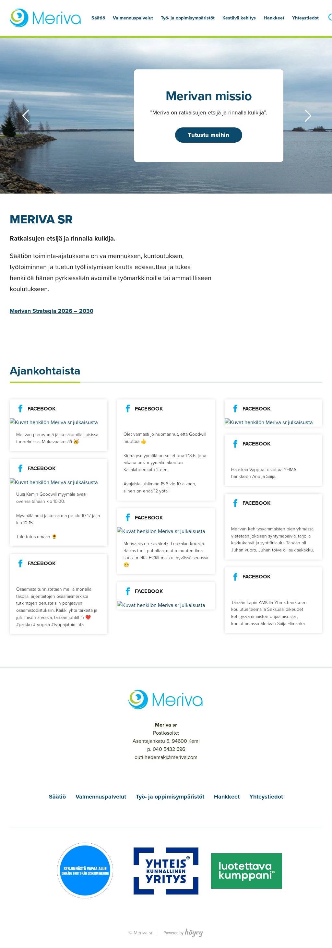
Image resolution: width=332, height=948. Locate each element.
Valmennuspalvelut (101, 796)
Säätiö (57, 796)
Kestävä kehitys (239, 17)
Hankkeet (227, 796)
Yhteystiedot (305, 17)
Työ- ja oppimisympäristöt (170, 796)
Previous (16, 116)
